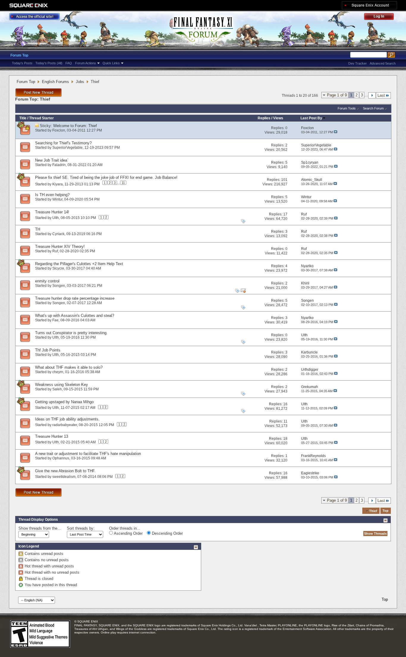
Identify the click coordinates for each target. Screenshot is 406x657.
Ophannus (60, 458)
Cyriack (58, 234)
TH (37, 229)
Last (381, 95)
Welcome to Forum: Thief (75, 125)
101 (284, 180)
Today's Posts (22, 63)
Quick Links (111, 63)
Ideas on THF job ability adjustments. (67, 419)
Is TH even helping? (52, 195)
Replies (264, 118)
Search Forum (373, 108)
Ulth (55, 218)
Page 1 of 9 (337, 95)
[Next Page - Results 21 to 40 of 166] (372, 95)
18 (285, 439)
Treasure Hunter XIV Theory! (60, 246)
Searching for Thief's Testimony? (63, 143)
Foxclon (58, 130)
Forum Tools (347, 108)
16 (285, 404)
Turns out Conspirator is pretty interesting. (71, 333)
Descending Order (167, 533)
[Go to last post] (335, 132)
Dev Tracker (357, 63)
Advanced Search (383, 63)
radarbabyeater (64, 425)
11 (123, 182)
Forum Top (19, 55)
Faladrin (59, 165)
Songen (58, 286)
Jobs (80, 81)
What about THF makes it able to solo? (69, 367)
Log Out (382, 17)
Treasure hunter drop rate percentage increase (74, 298)
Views (278, 118)
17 (285, 214)
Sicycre (58, 268)
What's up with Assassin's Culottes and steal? (74, 315)
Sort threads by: (81, 528)
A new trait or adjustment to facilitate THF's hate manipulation (88, 453)
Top (385, 511)
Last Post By (311, 118)
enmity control (47, 281)
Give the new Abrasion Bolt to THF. (65, 471)
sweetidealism (63, 477)
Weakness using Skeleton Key (61, 384)
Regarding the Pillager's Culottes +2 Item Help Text (79, 264)
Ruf (55, 251)
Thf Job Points (47, 350)
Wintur (57, 199)
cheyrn (57, 372)
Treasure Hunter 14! (52, 212)
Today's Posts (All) (48, 63)
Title (22, 118)
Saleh (57, 389)
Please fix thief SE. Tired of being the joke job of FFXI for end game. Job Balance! (106, 177)
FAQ (68, 63)
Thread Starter (41, 118)
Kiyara (57, 184)
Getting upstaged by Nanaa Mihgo (64, 402)
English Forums (55, 81)
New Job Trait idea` (51, 160)
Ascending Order (128, 533)
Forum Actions (85, 63)
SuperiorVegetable (67, 148)
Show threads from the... (39, 528)
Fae (55, 320)
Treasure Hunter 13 (51, 436)
